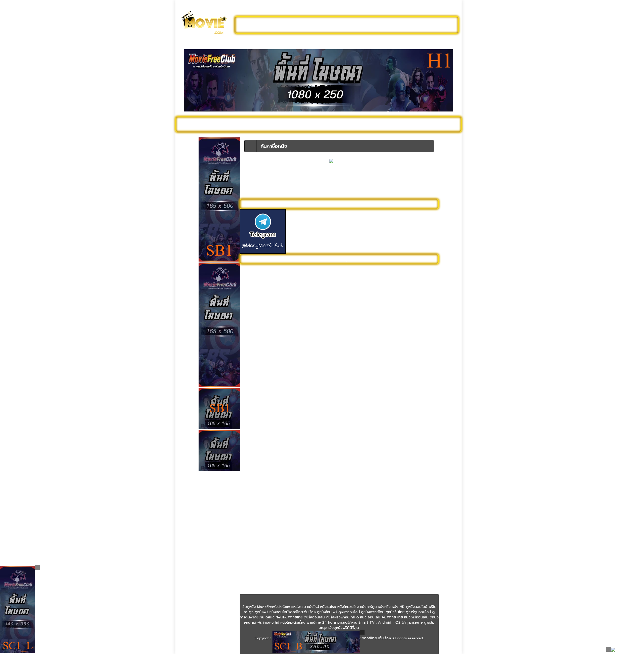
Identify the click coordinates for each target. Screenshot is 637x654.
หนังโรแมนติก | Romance (261, 563)
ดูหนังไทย (285, 124)
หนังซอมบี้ (249, 385)
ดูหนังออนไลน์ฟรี (261, 25)
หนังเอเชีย (249, 532)
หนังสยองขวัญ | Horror (260, 470)
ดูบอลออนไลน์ (417, 25)
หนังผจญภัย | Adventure (261, 424)
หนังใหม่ (227, 124)
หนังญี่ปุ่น (249, 393)
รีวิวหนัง (422, 124)
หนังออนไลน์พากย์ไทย (340, 25)
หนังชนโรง (345, 124)
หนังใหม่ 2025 (255, 124)
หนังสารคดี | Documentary (263, 478)
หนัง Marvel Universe (259, 324)
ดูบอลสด (445, 124)
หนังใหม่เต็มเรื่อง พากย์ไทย (262, 578)
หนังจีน (247, 362)
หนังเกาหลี (250, 516)
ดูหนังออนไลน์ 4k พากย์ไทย (263, 277)
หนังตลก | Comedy (257, 408)
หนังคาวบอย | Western (260, 354)
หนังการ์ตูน (373, 124)
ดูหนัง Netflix (315, 124)
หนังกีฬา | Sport (254, 339)
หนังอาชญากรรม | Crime (261, 493)
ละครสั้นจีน (383, 25)
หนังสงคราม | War (256, 462)
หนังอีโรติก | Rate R (257, 509)
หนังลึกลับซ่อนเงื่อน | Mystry (264, 447)
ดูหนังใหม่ (298, 25)
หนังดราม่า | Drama (257, 401)
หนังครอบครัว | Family (259, 347)
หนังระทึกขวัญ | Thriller (260, 439)
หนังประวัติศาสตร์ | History (263, 416)
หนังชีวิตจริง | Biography (261, 378)
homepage (321, 192)
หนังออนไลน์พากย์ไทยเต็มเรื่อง (265, 486)
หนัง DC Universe (256, 316)
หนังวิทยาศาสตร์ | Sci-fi (260, 455)
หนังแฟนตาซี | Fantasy (259, 540)
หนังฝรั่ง (399, 124)
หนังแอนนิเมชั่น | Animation (263, 555)
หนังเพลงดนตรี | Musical (261, 524)
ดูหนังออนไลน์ (199, 124)
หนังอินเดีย (250, 501)
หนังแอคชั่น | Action (257, 547)
